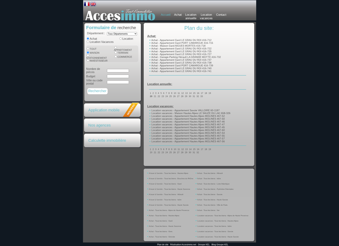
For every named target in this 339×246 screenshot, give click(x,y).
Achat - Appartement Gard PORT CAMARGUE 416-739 (182, 65)
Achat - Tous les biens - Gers (160, 231)
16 (198, 93)
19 (210, 93)
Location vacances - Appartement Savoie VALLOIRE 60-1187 (185, 110)
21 (155, 96)
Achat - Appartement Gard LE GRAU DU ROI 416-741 (181, 71)
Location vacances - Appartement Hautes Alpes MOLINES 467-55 (188, 135)
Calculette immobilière (107, 140)
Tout (93, 48)
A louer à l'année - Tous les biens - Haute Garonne (169, 189)
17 (202, 93)
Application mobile (104, 110)
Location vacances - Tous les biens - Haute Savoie (218, 237)
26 (174, 96)
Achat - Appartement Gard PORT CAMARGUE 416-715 (182, 42)
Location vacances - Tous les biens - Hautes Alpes (217, 221)
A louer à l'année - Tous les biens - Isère (165, 200)
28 (182, 96)
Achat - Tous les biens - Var (208, 210)
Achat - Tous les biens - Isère (209, 178)
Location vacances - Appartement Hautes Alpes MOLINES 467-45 (188, 127)
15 (194, 93)
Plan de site (162, 244)
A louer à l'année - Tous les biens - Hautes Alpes (168, 173)
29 (186, 96)
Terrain (122, 52)
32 (198, 96)
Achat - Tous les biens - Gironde (161, 237)
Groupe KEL (204, 244)
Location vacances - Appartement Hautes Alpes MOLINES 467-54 (188, 132)
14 (190, 93)
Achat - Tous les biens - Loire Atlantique (213, 184)
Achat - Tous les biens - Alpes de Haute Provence (168, 210)
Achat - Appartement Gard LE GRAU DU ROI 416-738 (181, 62)
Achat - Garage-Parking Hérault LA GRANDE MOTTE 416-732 (186, 57)
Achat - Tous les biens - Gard (160, 221)
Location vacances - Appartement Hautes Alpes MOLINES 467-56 (188, 141)
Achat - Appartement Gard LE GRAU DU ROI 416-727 (181, 54)
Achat (178, 14)
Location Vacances (102, 41)
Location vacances (206, 16)
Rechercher (97, 91)
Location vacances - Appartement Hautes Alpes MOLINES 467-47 (188, 124)
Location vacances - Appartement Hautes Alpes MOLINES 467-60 (188, 130)
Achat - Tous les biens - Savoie (209, 194)
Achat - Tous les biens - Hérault (210, 173)
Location (127, 38)
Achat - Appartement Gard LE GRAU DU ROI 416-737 (181, 59)
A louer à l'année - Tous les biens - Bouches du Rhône (170, 178)
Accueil (166, 14)
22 (159, 96)
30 (190, 96)
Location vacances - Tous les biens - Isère (214, 226)
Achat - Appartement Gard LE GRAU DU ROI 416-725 (181, 51)
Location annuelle (190, 16)
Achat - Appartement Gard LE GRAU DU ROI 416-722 (181, 48)
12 (182, 93)
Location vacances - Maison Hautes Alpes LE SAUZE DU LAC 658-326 (190, 113)
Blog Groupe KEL (220, 244)
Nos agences (99, 125)
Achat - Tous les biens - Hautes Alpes (163, 216)
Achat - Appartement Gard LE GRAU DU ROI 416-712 (181, 40)
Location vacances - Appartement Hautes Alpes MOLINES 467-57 (188, 138)
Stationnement (96, 57)
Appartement (123, 50)
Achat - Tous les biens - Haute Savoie (212, 200)
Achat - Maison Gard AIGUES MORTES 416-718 (178, 45)
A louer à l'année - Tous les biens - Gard (165, 184)
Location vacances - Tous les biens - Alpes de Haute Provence (222, 216)
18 (206, 93)
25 (170, 96)
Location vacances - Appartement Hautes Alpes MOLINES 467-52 (188, 116)
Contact (221, 14)
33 (201, 96)
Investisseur (99, 60)
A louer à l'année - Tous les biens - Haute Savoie (168, 205)
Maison (94, 52)
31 (194, 96)
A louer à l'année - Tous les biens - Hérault (165, 194)
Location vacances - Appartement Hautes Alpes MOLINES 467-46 (188, 121)
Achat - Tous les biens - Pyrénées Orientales (215, 189)
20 (151, 96)
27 (178, 96)
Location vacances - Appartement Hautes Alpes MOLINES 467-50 (188, 118)
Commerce (124, 56)
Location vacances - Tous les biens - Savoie (215, 231)
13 (186, 93)
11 (179, 93)
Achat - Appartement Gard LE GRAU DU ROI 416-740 (181, 68)
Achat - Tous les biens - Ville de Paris (212, 205)
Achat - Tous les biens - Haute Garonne (164, 226)
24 (166, 96)
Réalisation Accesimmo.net (183, 244)
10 (175, 93)
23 (163, 96)
